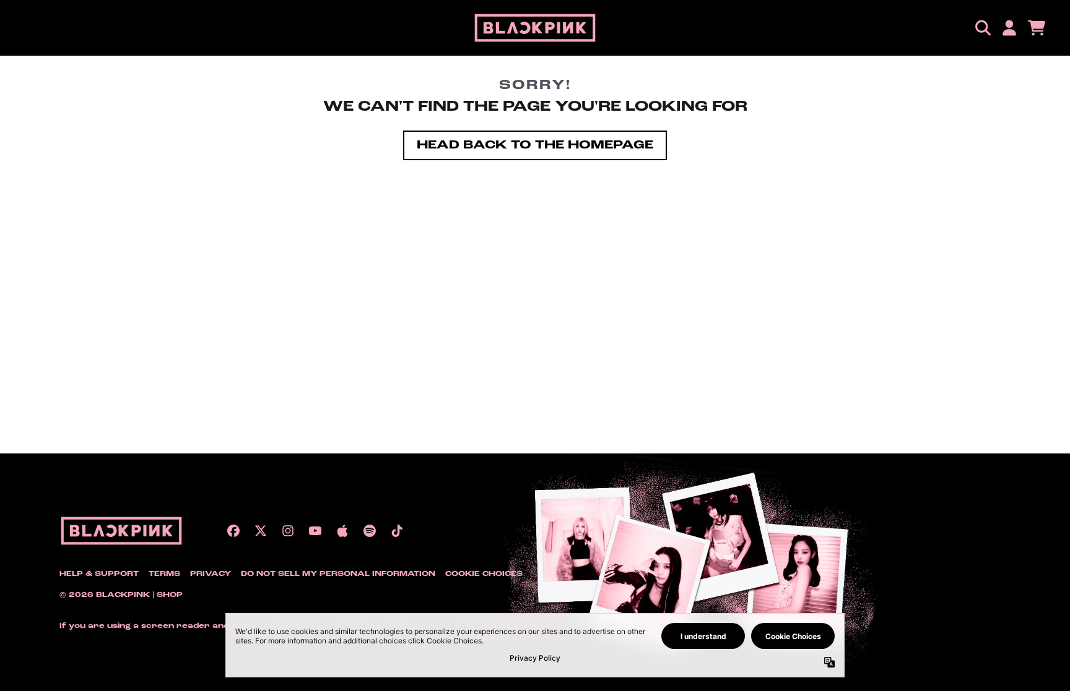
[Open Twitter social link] (260, 530)
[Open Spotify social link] (369, 530)
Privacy (210, 574)
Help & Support (99, 574)
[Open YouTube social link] (315, 530)
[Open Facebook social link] (233, 530)
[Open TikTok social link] (397, 530)
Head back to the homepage (535, 145)
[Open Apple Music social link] (342, 530)
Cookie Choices (484, 574)
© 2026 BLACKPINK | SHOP (121, 595)
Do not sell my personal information (338, 574)
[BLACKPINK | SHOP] (535, 28)
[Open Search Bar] (982, 27)
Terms (164, 574)
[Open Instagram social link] (288, 530)
